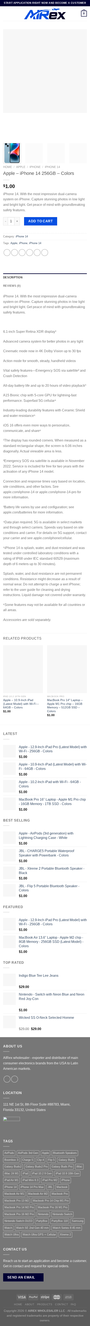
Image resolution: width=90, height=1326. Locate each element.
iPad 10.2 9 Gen (42, 1173)
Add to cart (40, 221)
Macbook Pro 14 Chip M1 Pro (51, 1200)
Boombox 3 (11, 1159)
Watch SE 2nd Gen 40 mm (32, 1227)
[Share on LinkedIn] (44, 252)
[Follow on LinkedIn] (14, 1079)
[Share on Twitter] (22, 252)
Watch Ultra (11, 1234)
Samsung (77, 1220)
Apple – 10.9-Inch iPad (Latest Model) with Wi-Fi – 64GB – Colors (21, 704)
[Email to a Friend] (29, 252)
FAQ (73, 1304)
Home (7, 167)
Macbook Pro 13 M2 (16, 1200)
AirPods (9, 1152)
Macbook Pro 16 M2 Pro (19, 1214)
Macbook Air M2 (38, 1193)
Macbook (62, 1187)
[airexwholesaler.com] (45, 13)
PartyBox (42, 1220)
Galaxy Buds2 (13, 1166)
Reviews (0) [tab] (12, 285)
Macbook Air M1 (14, 1193)
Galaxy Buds (66, 1159)
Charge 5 (27, 1159)
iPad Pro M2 (49, 1180)
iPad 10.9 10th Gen (67, 1173)
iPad (25, 1173)
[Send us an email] (7, 1079)
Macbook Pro (60, 1193)
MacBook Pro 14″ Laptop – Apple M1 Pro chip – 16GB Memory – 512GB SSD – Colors (65, 706)
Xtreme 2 (65, 1234)
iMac (79, 1166)
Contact (61, 1304)
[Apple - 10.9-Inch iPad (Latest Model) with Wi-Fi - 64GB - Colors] (23, 669)
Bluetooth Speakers (65, 1152)
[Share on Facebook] (14, 252)
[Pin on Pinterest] (37, 252)
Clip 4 (40, 1159)
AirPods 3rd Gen (28, 1152)
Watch (8, 1227)
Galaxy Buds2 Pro (37, 1166)
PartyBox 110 (59, 1220)
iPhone (35, 167)
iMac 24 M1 (11, 1173)
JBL (50, 1187)
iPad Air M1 (11, 1180)
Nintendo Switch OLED (18, 1220)
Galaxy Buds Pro (62, 1166)
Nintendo (43, 1214)
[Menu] (5, 13)
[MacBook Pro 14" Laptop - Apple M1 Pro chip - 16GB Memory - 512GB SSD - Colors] (67, 669)
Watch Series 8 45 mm (67, 1227)
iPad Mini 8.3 (30, 1180)
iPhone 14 (52, 167)
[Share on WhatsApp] (7, 252)
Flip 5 (51, 1159)
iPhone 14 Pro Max (32, 1187)
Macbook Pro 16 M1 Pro (52, 1207)
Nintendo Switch (62, 1214)
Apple (20, 167)
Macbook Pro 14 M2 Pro (19, 1207)
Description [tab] (12, 277)
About (29, 1304)
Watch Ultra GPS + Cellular (39, 1234)
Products (44, 1304)
